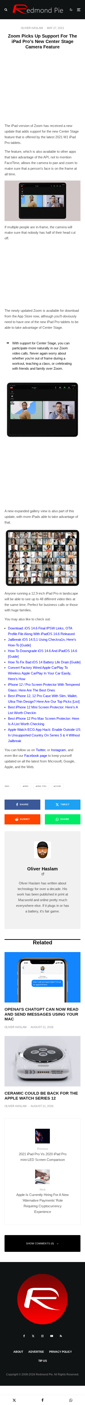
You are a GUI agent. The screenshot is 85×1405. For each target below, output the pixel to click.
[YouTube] (51, 1336)
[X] (33, 1336)
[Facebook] (24, 1336)
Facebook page (35, 755)
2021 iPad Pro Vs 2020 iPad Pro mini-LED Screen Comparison (42, 1154)
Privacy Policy (60, 1351)
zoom (58, 786)
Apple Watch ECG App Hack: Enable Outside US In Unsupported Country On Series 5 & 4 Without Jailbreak (44, 735)
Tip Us (42, 1360)
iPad (26, 786)
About (18, 1351)
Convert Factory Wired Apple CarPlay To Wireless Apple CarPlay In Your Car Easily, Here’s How (39, 673)
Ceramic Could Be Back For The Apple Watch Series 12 (41, 1095)
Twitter (40, 750)
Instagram (58, 750)
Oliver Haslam (32, 28)
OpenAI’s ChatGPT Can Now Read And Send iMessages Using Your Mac (41, 1014)
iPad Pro (41, 786)
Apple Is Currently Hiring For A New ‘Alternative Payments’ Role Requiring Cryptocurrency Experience (42, 1201)
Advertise (36, 1351)
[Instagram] (42, 1336)
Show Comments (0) (40, 1243)
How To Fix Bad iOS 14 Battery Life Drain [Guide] (44, 662)
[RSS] (60, 1336)
